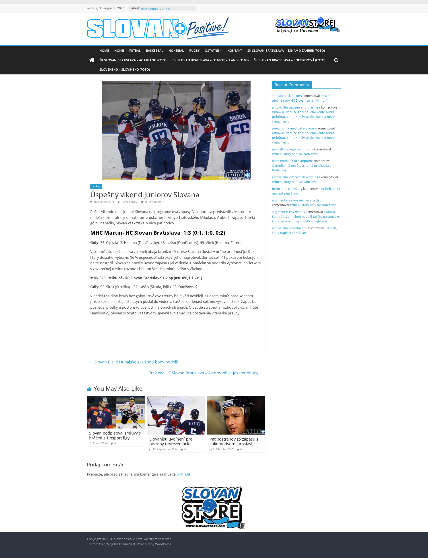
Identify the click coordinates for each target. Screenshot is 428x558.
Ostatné (212, 50)
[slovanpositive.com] (92, 60)
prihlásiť (183, 474)
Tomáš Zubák (130, 202)
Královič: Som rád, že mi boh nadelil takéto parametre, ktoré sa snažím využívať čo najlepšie (306, 216)
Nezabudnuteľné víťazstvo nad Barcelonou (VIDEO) (164, 10)
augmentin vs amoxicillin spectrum (298, 200)
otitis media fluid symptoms (292, 161)
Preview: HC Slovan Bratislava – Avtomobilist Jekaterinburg (205, 372)
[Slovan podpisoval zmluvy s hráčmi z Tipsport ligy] (116, 398)
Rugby (194, 50)
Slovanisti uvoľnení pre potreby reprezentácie (170, 441)
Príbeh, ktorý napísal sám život (295, 154)
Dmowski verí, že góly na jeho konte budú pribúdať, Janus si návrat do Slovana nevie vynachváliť (303, 116)
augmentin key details (288, 212)
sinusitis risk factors (287, 96)
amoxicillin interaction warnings (296, 177)
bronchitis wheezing (287, 189)
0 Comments (153, 202)
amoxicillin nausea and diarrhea (296, 107)
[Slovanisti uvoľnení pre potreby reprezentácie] (176, 398)
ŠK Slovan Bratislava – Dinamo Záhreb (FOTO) (286, 50)
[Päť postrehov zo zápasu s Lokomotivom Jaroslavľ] (236, 398)
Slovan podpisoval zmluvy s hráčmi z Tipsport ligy (115, 435)
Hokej (119, 50)
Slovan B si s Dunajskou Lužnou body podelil (133, 362)
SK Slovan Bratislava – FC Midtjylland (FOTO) (211, 60)
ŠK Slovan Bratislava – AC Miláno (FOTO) (133, 60)
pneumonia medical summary (294, 128)
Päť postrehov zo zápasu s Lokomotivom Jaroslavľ (234, 441)
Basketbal (154, 50)
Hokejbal (176, 50)
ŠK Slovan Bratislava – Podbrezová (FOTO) (289, 60)
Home (104, 50)
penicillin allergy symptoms (292, 149)
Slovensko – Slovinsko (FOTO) (124, 69)
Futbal (135, 50)
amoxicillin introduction (289, 228)
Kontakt (235, 50)
